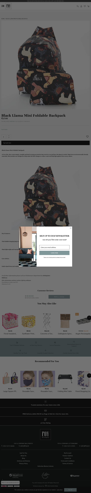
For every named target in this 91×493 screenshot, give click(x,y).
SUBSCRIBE (54, 253)
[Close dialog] (70, 228)
